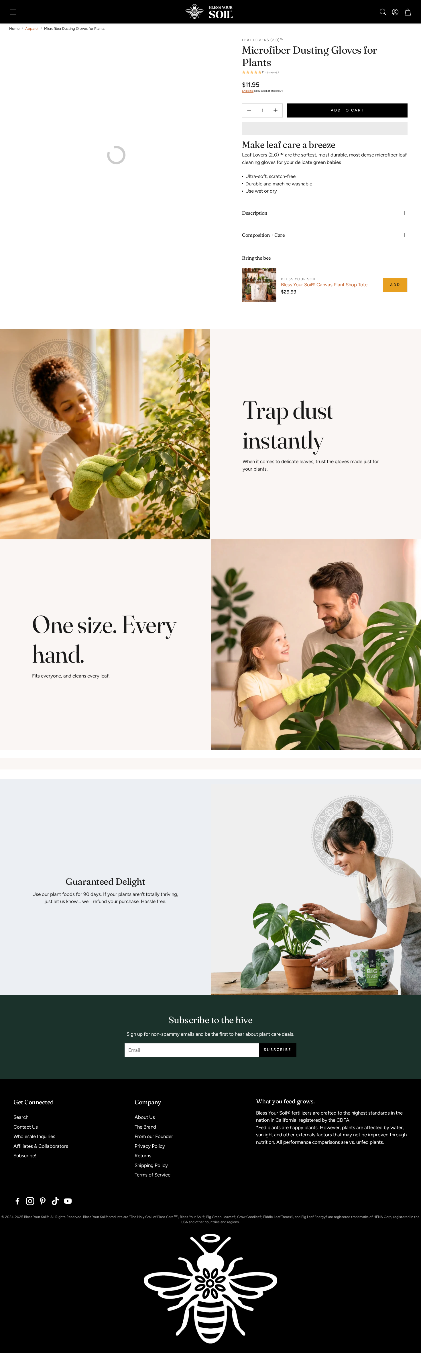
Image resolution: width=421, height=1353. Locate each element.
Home (14, 28)
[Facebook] (17, 1201)
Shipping (247, 91)
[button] (13, 12)
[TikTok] (55, 1201)
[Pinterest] (43, 1201)
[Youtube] (68, 1201)
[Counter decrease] (249, 110)
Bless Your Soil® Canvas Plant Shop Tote (324, 284)
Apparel (31, 28)
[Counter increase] (275, 110)
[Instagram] (30, 1201)
